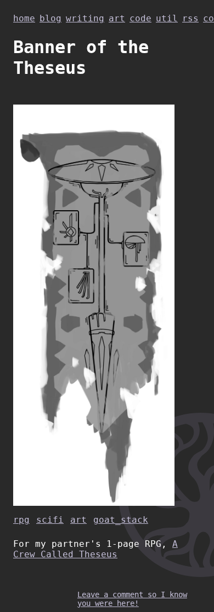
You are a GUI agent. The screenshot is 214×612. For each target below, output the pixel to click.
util (167, 18)
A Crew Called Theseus (95, 549)
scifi (50, 520)
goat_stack (120, 520)
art (117, 18)
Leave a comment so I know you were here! (132, 599)
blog (50, 18)
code (140, 18)
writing (85, 18)
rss (190, 18)
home (24, 18)
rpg (21, 520)
